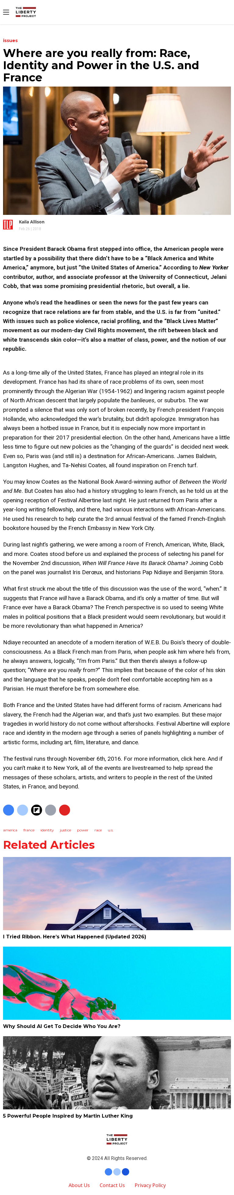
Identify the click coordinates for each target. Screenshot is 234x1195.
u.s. (111, 830)
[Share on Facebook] (8, 810)
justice (65, 830)
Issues (10, 40)
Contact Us (112, 1185)
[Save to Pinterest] (64, 810)
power (82, 830)
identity (47, 830)
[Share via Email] (50, 810)
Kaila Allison (31, 222)
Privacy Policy (150, 1185)
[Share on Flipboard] (36, 810)
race (98, 830)
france (28, 830)
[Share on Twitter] (22, 810)
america (10, 830)
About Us (79, 1185)
